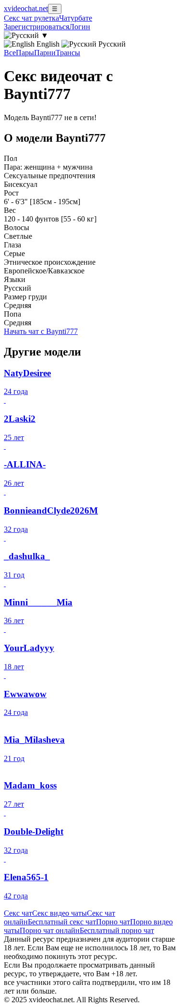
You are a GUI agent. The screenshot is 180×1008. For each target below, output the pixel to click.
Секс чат (18, 913)
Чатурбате (75, 18)
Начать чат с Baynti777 (41, 331)
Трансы (68, 53)
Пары (25, 53)
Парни (45, 53)
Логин (79, 27)
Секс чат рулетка (31, 18)
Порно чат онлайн (50, 930)
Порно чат (113, 922)
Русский (111, 44)
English (48, 44)
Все (10, 53)
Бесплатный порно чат (117, 930)
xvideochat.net (26, 8)
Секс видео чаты (59, 913)
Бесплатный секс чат (62, 922)
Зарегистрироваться (36, 27)
